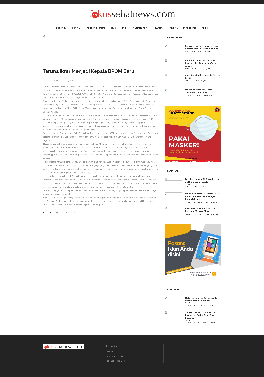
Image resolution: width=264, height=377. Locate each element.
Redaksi (86, 81)
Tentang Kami (112, 346)
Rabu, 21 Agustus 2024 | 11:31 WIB (59, 81)
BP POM (59, 212)
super (187, 303)
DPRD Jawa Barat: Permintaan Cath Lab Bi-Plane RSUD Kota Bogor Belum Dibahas (202, 196)
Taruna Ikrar (70, 212)
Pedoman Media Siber (115, 361)
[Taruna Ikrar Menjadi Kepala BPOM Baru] (101, 50)
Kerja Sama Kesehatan (115, 356)
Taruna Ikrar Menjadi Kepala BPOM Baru (88, 71)
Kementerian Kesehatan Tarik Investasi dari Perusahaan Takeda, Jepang (202, 63)
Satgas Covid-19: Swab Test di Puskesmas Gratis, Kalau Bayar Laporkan (200, 315)
